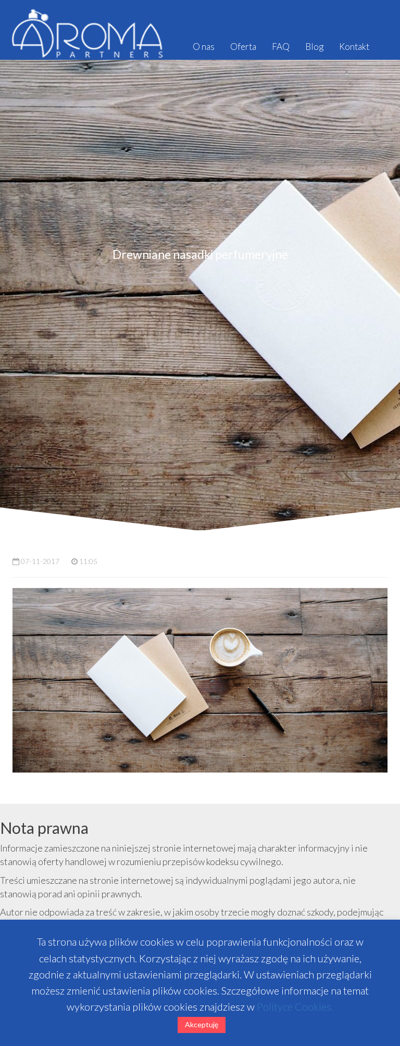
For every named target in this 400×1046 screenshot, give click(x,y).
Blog (314, 46)
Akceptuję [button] (201, 1024)
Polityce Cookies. (295, 1006)
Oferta (243, 46)
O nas (204, 46)
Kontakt (354, 46)
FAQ (281, 46)
